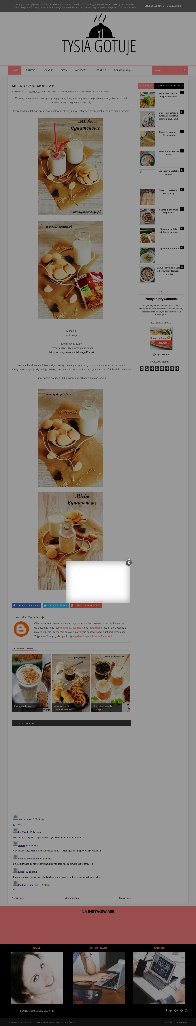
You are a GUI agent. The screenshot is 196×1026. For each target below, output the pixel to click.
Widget (101, 601)
